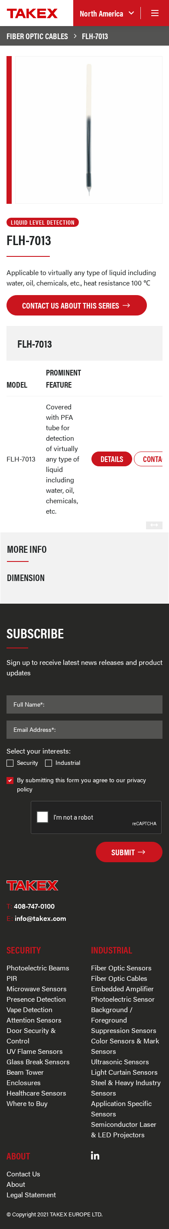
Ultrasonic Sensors (120, 1061)
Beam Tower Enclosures (25, 1077)
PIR (11, 978)
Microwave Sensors (36, 988)
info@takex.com (36, 918)
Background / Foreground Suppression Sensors (123, 1019)
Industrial (67, 762)
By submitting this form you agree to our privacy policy (81, 784)
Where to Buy (27, 1103)
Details (112, 458)
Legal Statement (31, 1194)
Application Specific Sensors (121, 1108)
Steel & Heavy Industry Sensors (126, 1087)
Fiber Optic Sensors (121, 968)
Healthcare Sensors (36, 1093)
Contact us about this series (71, 305)
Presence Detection (36, 999)
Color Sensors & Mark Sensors (125, 1046)
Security (27, 762)
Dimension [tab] (26, 577)
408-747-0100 (30, 906)
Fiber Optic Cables (37, 36)
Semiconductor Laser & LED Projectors (123, 1129)
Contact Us (23, 1174)
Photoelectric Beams (37, 968)
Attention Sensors (34, 1020)
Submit (123, 852)
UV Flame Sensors (34, 1051)
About (15, 1184)
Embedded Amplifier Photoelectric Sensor (123, 993)
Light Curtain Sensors (124, 1072)
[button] (106, 13)
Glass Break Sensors (38, 1061)
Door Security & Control (31, 1035)
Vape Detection (29, 1009)
